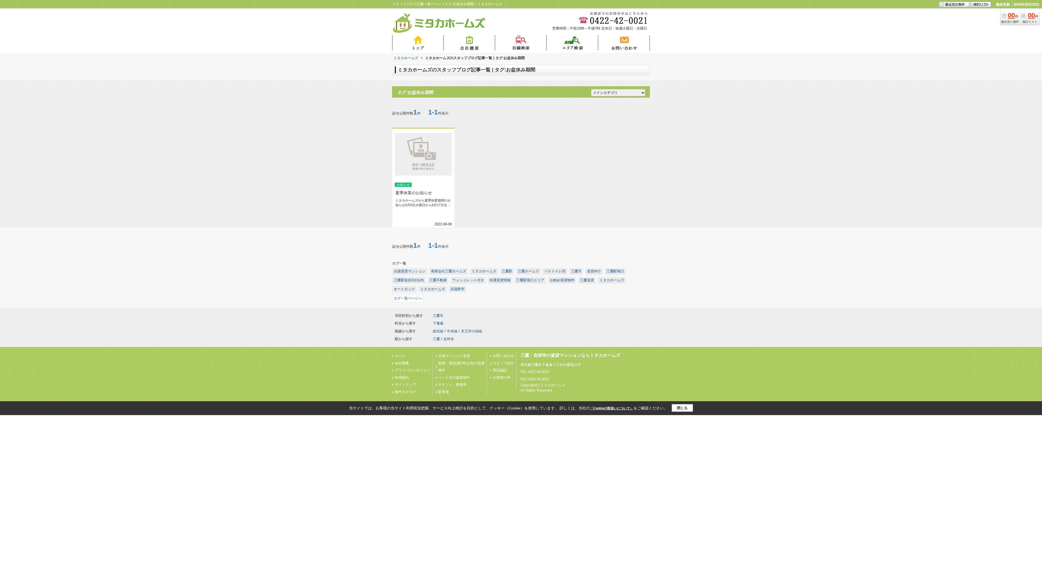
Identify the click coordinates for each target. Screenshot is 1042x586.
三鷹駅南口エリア (530, 280)
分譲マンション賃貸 (454, 356)
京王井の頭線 (471, 331)
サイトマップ (405, 385)
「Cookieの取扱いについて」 (611, 408)
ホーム (400, 356)
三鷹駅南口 (615, 271)
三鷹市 (576, 271)
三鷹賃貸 (587, 280)
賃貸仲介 (594, 271)
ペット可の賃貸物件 (454, 377)
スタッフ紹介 (503, 363)
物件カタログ (405, 392)
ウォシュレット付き (468, 280)
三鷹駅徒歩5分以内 (409, 280)
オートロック (404, 289)
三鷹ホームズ (528, 271)
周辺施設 (500, 370)
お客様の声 (501, 377)
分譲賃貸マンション (409, 271)
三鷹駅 (507, 271)
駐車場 (443, 392)
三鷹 (436, 339)
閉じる (682, 408)
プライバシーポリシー (412, 370)
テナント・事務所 (452, 385)
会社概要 (402, 363)
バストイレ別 (555, 271)
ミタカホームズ (484, 271)
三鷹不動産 (438, 280)
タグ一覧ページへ (408, 298)
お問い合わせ (503, 356)
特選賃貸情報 (500, 280)
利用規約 (402, 377)
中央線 (452, 331)
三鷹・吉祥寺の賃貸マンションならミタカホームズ (570, 355)
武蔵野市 (457, 289)
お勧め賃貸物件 (562, 280)
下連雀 (438, 323)
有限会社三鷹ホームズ (448, 271)
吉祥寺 (448, 339)
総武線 (438, 331)
